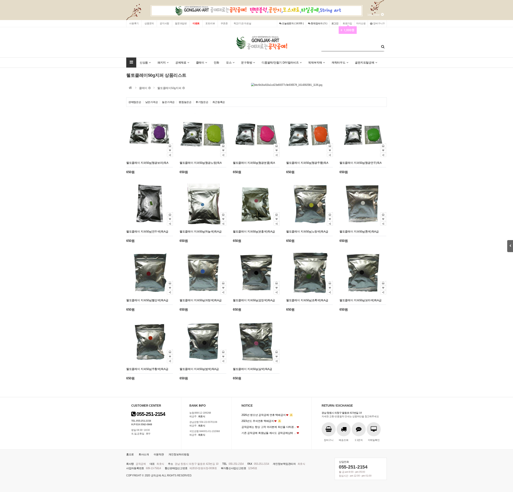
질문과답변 (181, 23)
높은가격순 (168, 102)
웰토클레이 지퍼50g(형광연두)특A (360, 162)
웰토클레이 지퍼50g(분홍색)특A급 (254, 231)
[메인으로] (130, 88)
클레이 (200, 62)
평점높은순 (185, 102)
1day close (374, 14)
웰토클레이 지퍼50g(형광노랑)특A (201, 162)
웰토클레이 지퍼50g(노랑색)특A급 (307, 231)
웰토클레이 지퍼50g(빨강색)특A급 (147, 300)
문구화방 (246, 62)
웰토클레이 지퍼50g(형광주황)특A (307, 162)
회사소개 (144, 454)
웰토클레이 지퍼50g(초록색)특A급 (307, 300)
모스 (228, 62)
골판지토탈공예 (364, 62)
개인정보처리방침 (179, 454)
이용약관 (159, 454)
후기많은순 (202, 102)
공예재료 (180, 62)
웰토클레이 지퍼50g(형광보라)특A (147, 162)
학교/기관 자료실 (242, 23)
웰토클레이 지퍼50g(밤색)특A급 (199, 369)
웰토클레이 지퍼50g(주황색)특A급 (147, 369)
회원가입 (347, 23)
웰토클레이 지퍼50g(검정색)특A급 (254, 300)
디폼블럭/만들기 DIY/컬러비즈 (280, 62)
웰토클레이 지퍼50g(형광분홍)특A (254, 162)
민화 (216, 62)
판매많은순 (134, 102)
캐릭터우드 (338, 62)
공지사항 (164, 23)
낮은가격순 (151, 102)
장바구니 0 (379, 23)
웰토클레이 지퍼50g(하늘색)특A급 (201, 231)
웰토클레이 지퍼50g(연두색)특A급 (147, 231)
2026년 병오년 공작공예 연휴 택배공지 (263, 414)
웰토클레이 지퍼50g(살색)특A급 (252, 369)
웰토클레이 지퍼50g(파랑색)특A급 (201, 300)
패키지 (162, 62)
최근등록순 (218, 102)
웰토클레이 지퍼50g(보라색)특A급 (360, 300)
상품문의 (149, 23)
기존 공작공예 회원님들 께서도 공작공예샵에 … (268, 432)
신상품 (144, 62)
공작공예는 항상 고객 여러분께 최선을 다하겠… (268, 426)
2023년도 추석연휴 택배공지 (257, 420)
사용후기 (134, 23)
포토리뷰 (210, 23)
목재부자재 (315, 62)
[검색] (383, 46)
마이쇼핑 (361, 23)
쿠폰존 (224, 23)
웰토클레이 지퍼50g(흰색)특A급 (359, 231)
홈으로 (130, 454)
